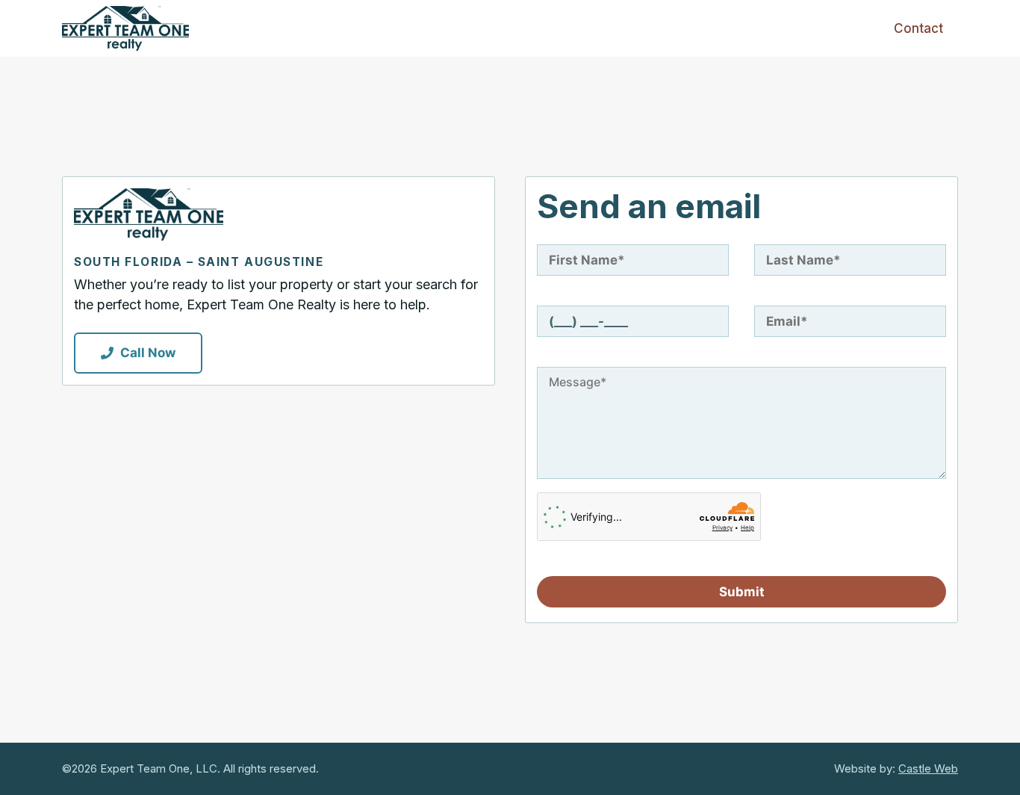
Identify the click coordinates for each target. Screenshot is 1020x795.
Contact (918, 28)
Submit (742, 591)
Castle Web (928, 768)
